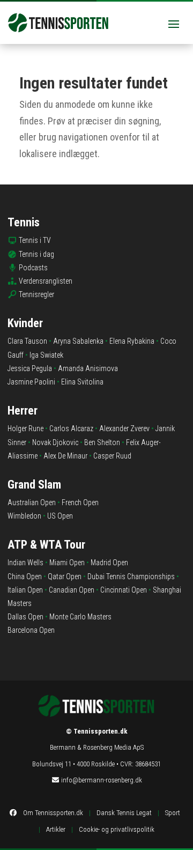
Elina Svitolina (82, 382)
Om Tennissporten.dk (53, 813)
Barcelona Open (31, 630)
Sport (172, 813)
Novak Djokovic (55, 442)
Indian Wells (25, 562)
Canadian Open (71, 590)
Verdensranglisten (45, 281)
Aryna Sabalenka (78, 341)
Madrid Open (109, 562)
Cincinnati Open (123, 590)
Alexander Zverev (124, 428)
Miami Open (67, 562)
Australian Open (32, 502)
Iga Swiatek (46, 355)
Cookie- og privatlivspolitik (116, 829)
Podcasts (33, 267)
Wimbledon (24, 516)
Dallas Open (25, 616)
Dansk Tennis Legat (124, 813)
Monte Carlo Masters (80, 616)
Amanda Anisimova (88, 368)
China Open (25, 576)
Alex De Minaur (65, 456)
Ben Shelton (102, 442)
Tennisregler (36, 294)
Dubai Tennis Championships (131, 576)
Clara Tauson (27, 341)
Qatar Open (64, 576)
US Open (60, 516)
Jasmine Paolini (31, 382)
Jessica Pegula (30, 368)
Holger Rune (25, 428)
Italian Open (25, 590)
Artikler (55, 829)
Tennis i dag (36, 254)
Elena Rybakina (131, 341)
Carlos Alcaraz (71, 428)
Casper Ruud (112, 456)
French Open (80, 502)
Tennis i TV (35, 240)
